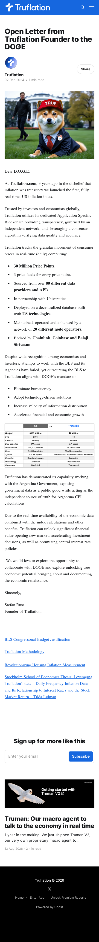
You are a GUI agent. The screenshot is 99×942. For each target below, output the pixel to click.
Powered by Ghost (49, 907)
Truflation (14, 75)
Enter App (37, 897)
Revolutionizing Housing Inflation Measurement (45, 664)
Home (19, 897)
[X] (49, 889)
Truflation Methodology (24, 651)
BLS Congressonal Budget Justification (37, 639)
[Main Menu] (91, 7)
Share (85, 69)
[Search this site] (82, 7)
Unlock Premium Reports (68, 897)
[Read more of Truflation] (11, 62)
